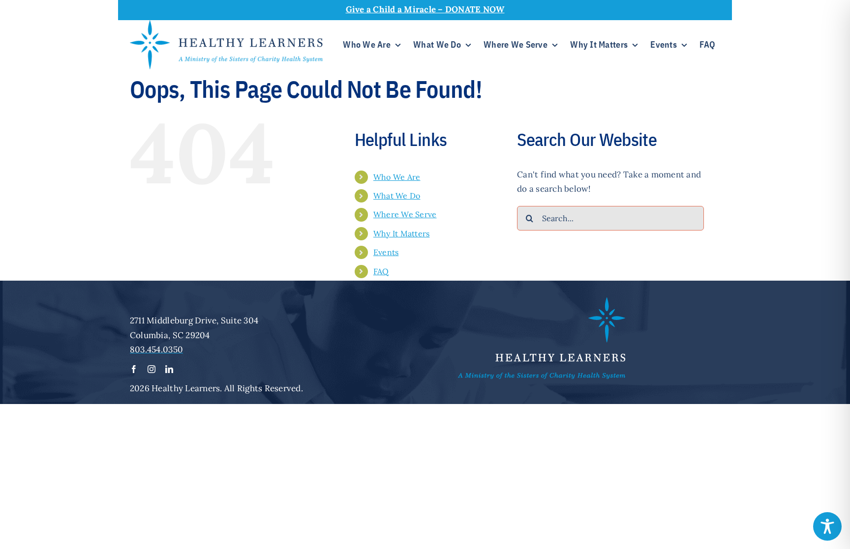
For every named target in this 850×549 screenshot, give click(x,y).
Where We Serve (405, 214)
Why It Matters (401, 233)
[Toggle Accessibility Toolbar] (827, 526)
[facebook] (134, 369)
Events (386, 252)
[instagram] (151, 369)
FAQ (381, 271)
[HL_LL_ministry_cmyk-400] (226, 24)
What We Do (397, 196)
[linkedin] (169, 369)
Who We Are (397, 177)
